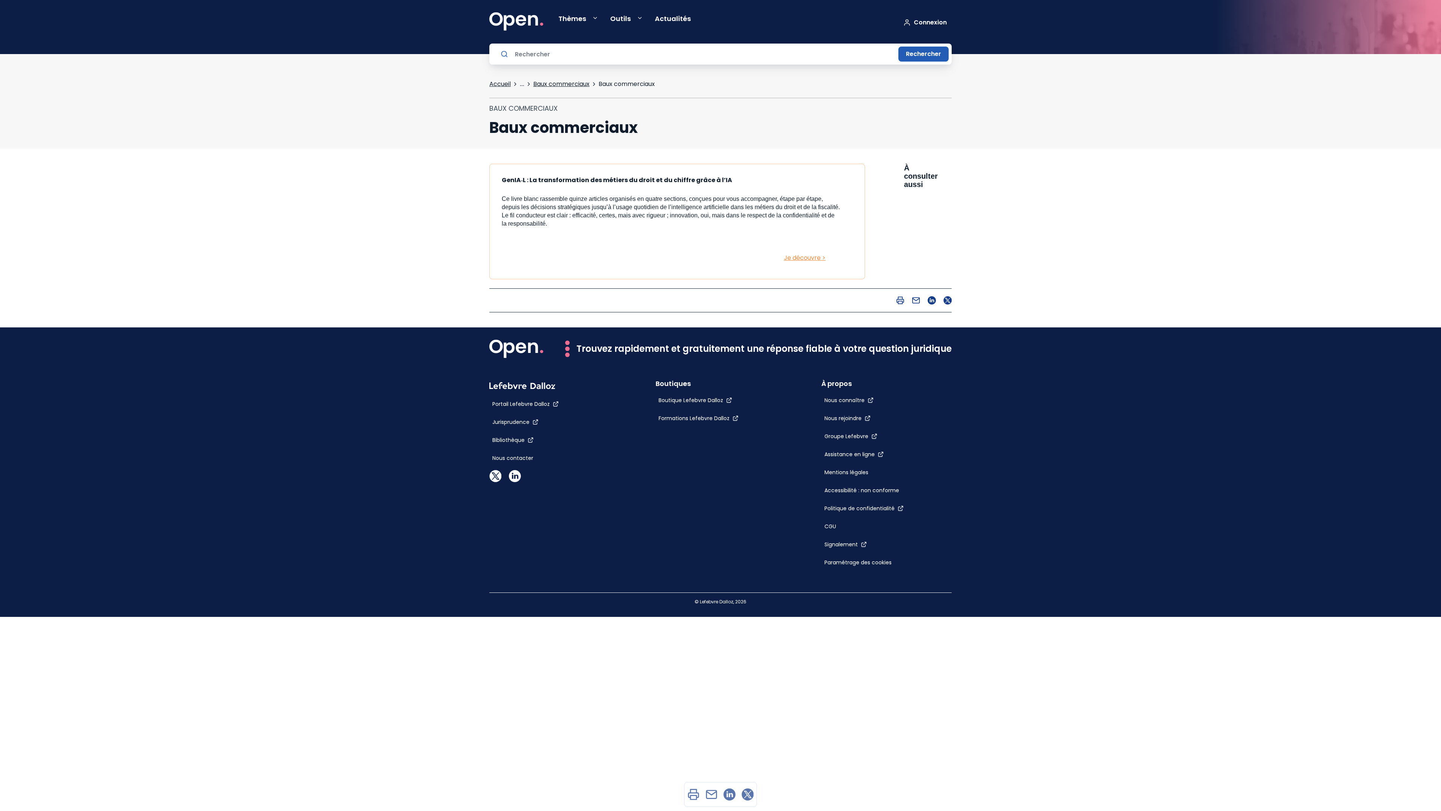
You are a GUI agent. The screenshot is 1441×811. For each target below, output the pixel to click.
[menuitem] (693, 794)
